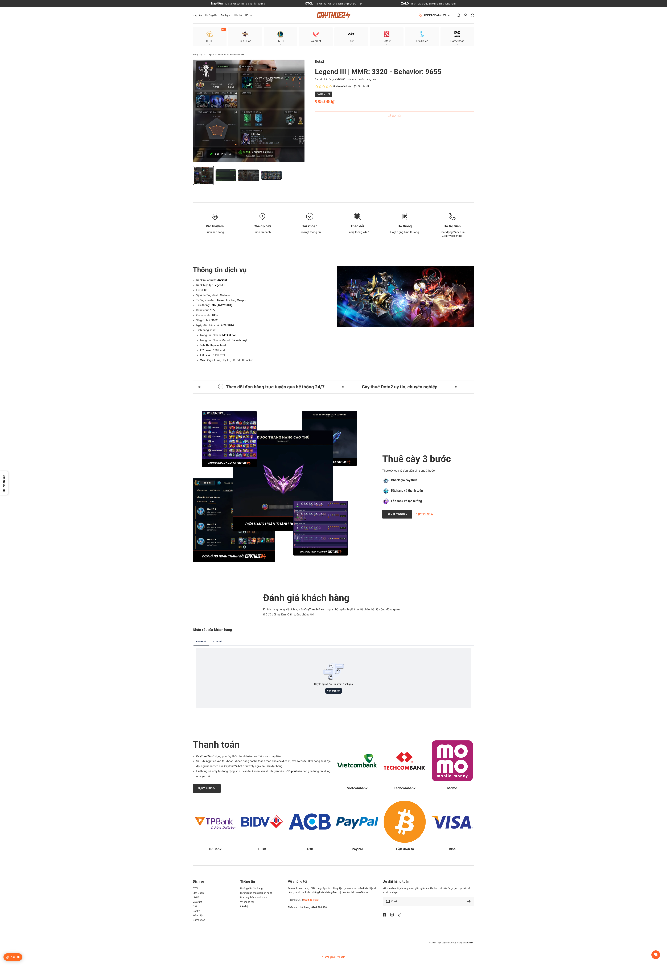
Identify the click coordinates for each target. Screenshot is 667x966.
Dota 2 (196, 911)
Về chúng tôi (247, 902)
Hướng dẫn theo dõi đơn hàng (256, 892)
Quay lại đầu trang (333, 957)
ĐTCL (196, 888)
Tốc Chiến (198, 915)
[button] (457, 36)
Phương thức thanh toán (253, 897)
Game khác (199, 920)
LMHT (196, 897)
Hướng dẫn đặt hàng (251, 888)
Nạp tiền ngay (424, 514)
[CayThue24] (333, 15)
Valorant (197, 902)
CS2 (195, 906)
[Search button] (458, 15)
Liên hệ (244, 906)
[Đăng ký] (470, 901)
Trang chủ (197, 55)
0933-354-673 (435, 15)
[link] (283, 480)
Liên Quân (198, 892)
